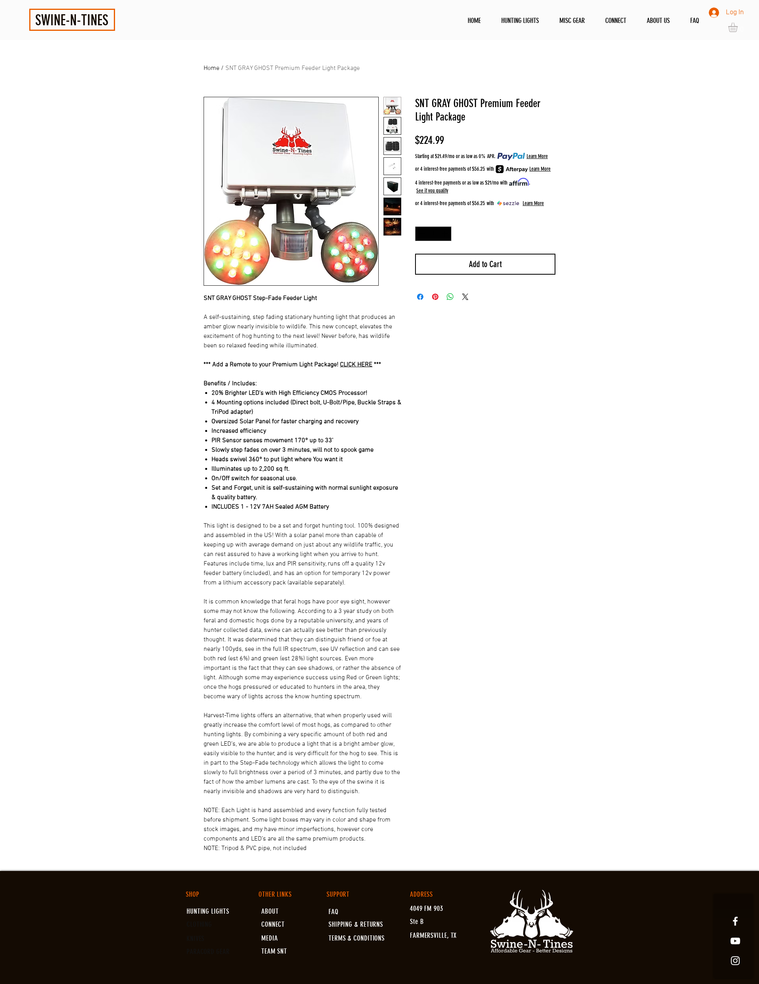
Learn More (537, 156)
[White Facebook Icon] (735, 921)
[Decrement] (421, 234)
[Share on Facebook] (420, 297)
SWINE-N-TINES (71, 20)
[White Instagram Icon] (735, 961)
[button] (738, 27)
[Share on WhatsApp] (450, 297)
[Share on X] (465, 297)
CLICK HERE (356, 365)
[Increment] (445, 234)
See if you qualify (432, 190)
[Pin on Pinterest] (435, 297)
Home (211, 68)
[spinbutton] (433, 234)
